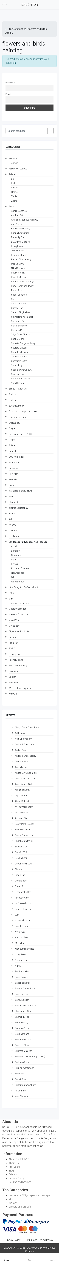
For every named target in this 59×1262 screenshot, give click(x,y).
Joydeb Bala (17, 250)
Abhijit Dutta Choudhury (27, 727)
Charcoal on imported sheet (23, 411)
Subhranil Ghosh (23, 1039)
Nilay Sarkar (21, 954)
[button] (11, 4)
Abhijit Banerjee (19, 211)
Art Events (14, 1166)
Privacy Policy (16, 1178)
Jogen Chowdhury (24, 909)
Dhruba (18, 869)
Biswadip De (17, 237)
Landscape (14, 536)
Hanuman (14, 462)
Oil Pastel (13, 637)
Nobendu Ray (22, 960)
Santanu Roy (21, 994)
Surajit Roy (16, 365)
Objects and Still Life (19, 631)
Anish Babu (21, 767)
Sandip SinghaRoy (20, 312)
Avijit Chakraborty (24, 807)
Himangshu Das (23, 892)
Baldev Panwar (22, 829)
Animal (12, 174)
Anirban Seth (17, 215)
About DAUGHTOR (19, 1159)
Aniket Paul (20, 750)
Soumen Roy (17, 330)
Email (8, 94)
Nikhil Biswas (18, 268)
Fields (12, 440)
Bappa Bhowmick (20, 233)
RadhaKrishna (16, 660)
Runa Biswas (21, 977)
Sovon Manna (22, 1034)
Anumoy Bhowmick (25, 778)
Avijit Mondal (21, 812)
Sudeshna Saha (19, 356)
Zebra (14, 201)
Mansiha (19, 943)
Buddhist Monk (16, 405)
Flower (14, 564)
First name (11, 82)
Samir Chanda (18, 303)
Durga (12, 428)
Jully (17, 914)
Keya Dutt (20, 932)
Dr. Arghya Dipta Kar (21, 242)
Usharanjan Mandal (21, 378)
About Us (14, 1163)
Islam (11, 496)
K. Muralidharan (19, 255)
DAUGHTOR (21, 852)
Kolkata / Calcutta (20, 568)
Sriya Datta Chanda (21, 334)
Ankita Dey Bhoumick (26, 773)
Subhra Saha (17, 339)
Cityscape (16, 555)
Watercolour (17, 581)
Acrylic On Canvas (18, 168)
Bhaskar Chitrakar (24, 841)
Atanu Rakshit (22, 801)
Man (11, 598)
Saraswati (14, 671)
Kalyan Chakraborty (21, 259)
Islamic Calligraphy (18, 508)
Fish (13, 183)
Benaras (15, 551)
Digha (14, 559)
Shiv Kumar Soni (23, 1011)
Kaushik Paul (21, 926)
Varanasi (13, 682)
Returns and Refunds (20, 1182)
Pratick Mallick (18, 277)
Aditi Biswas (21, 733)
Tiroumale (20, 1090)
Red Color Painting (18, 665)
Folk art (12, 445)
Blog (11, 1170)
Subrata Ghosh (19, 347)
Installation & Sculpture (20, 491)
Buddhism (14, 400)
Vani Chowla (21, 1096)
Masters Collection (18, 614)
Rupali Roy (16, 290)
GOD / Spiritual (16, 457)
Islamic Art (14, 502)
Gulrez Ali (19, 886)
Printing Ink (14, 654)
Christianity (14, 423)
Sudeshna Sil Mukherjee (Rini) (30, 1056)
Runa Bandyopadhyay (22, 286)
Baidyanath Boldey (20, 228)
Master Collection (17, 609)
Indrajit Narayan (19, 246)
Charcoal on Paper (18, 417)
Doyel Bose (20, 880)
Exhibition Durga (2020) (21, 434)
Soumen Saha (22, 1028)
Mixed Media (15, 620)
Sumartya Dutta (19, 361)
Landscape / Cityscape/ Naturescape (28, 542)
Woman (13, 694)
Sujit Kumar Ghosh (24, 1068)
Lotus (11, 593)
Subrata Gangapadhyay (23, 343)
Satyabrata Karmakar (22, 317)
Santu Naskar (22, 1000)
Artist (11, 206)
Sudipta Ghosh (22, 1062)
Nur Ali (18, 966)
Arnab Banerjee (22, 790)
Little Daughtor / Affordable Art (24, 587)
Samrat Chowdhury (25, 988)
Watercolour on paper (20, 688)
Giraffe (14, 187)
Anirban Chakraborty (25, 756)
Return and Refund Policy (39, 1240)
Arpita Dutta (21, 795)
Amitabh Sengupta (24, 744)
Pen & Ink (13, 643)
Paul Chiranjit (18, 272)
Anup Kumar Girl (23, 784)
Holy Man (13, 474)
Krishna (13, 525)
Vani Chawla (17, 383)
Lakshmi (13, 530)
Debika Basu (21, 858)
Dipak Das (20, 875)
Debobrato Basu (23, 863)
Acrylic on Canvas (20, 603)
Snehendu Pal (18, 321)
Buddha (13, 394)
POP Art (13, 648)
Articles (13, 1174)
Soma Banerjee (19, 325)
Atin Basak (16, 224)
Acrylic (14, 163)
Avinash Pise (21, 818)
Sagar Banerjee (19, 295)
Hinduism (14, 468)
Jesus (12, 513)
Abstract (13, 158)
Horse (14, 192)
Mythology (14, 626)
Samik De (16, 299)
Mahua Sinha (18, 264)
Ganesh (13, 451)
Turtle (14, 196)
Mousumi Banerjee (24, 949)
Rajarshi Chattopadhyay (23, 281)
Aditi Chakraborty (23, 739)
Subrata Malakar (19, 352)
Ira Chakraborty (23, 903)
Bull (13, 178)
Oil (12, 577)
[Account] (49, 4)
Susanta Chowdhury (21, 370)
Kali (10, 519)
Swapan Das (17, 374)
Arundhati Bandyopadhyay (24, 219)
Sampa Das (17, 308)
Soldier (12, 677)
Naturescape (17, 573)
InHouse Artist (22, 897)
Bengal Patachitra (18, 388)
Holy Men (13, 479)
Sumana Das (21, 1073)
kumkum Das (21, 937)
